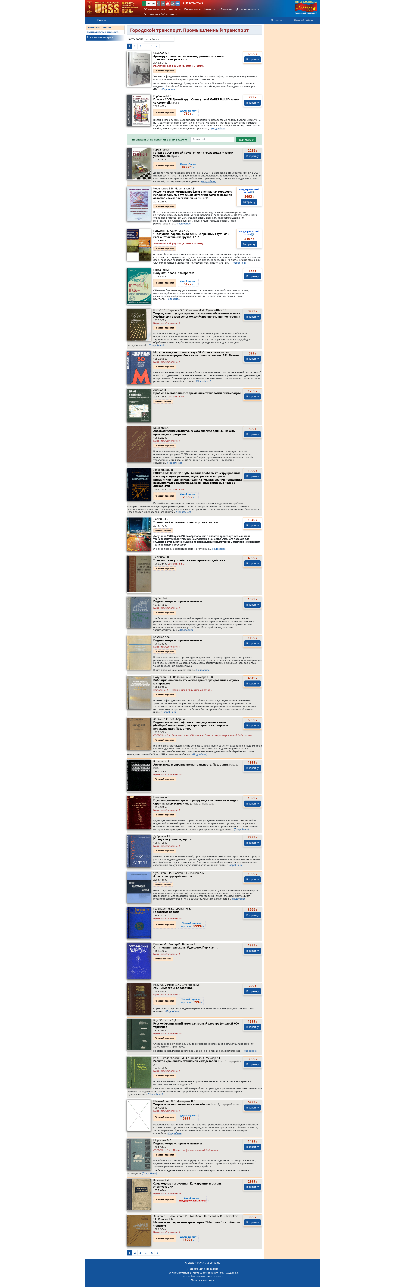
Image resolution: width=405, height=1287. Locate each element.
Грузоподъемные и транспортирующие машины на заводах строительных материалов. (195, 801)
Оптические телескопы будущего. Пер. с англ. (185, 947)
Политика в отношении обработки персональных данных (202, 1272)
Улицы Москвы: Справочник (173, 988)
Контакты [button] (175, 9)
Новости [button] (209, 9)
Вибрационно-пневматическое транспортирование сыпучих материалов (196, 681)
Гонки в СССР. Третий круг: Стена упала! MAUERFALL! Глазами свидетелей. (196, 101)
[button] (168, 3)
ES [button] (158, 3)
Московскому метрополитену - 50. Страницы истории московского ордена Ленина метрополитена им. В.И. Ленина (196, 353)
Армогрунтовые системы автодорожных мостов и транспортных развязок (188, 57)
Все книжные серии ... (101, 37)
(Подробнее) (169, 89)
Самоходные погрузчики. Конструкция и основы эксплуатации (187, 1185)
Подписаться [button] (192, 9)
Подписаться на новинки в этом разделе (159, 139)
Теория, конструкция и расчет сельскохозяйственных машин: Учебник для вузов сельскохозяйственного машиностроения (197, 315)
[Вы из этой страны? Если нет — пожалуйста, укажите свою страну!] (144, 3)
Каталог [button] (102, 20)
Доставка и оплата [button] (247, 9)
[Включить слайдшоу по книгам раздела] (177, 39)
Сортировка (135, 39)
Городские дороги (166, 912)
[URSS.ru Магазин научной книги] (112, 7)
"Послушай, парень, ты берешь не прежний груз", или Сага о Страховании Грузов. (191, 235)
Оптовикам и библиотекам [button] (160, 14)
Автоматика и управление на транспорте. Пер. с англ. (195, 766)
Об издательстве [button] (154, 9)
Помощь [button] (276, 20)
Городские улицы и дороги (172, 839)
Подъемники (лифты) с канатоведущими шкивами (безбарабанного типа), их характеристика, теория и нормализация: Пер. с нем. (190, 725)
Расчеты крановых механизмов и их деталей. (197, 1062)
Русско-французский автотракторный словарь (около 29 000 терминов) (196, 1025)
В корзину (252, 59)
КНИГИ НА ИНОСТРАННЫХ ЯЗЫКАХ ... (103, 32)
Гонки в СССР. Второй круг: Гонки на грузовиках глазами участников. (193, 154)
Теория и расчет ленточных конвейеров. (197, 1104)
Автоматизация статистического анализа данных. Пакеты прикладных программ (194, 432)
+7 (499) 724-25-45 (192, 3)
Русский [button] (151, 3)
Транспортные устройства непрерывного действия (189, 560)
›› (188, 165)
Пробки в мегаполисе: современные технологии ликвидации (197, 393)
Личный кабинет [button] (304, 20)
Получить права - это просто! (173, 273)
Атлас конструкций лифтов (172, 876)
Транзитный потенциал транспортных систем (185, 522)
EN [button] (163, 3)
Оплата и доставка (202, 1280)
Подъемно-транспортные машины (177, 601)
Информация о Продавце (202, 1269)
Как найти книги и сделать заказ (203, 1276)
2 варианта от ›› (190, 1001)
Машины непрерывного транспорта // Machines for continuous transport (196, 1223)
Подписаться (246, 139)
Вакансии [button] (226, 9)
